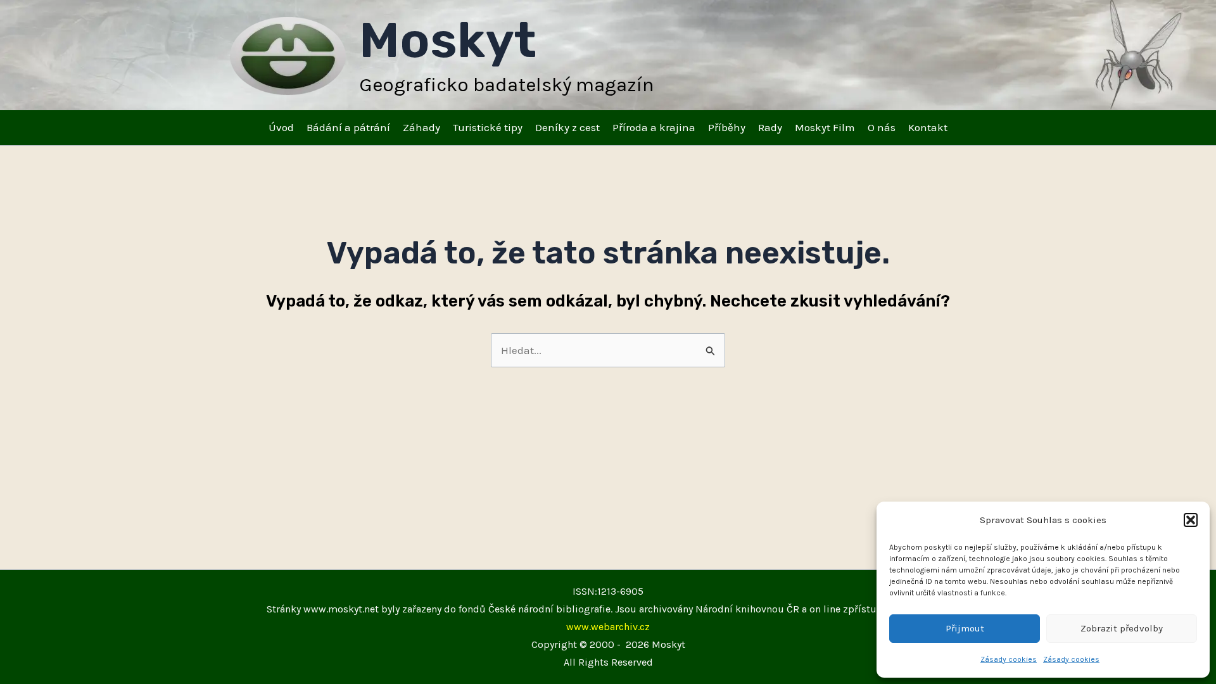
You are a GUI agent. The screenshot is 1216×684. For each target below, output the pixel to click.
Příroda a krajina (653, 127)
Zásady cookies (1008, 659)
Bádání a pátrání (348, 127)
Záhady (421, 127)
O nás (882, 127)
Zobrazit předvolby (1121, 628)
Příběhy (726, 127)
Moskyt (447, 40)
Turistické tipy (487, 127)
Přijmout (965, 628)
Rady (770, 127)
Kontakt (927, 127)
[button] (1190, 520)
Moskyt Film (825, 127)
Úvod (281, 127)
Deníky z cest (567, 127)
